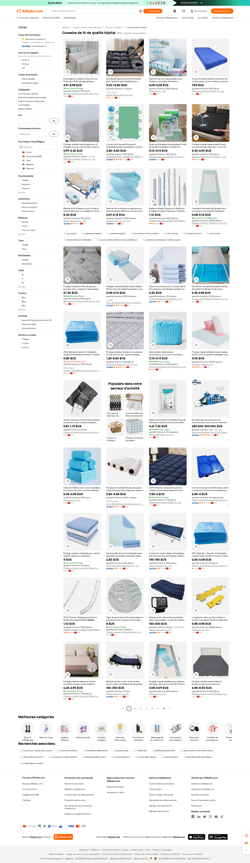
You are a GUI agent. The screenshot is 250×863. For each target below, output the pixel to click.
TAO (147, 850)
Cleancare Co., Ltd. (157, 91)
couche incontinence (69, 751)
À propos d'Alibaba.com (33, 777)
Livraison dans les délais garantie (79, 795)
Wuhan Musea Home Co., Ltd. (119, 95)
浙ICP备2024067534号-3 (199, 858)
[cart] (184, 11)
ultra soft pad (172, 233)
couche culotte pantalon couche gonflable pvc (119, 240)
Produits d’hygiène (114, 27)
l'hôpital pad (142, 751)
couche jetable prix (122, 757)
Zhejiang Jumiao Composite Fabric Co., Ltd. (82, 93)
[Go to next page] (169, 708)
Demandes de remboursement (163, 800)
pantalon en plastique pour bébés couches (163, 240)
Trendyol (156, 850)
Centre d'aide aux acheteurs (161, 784)
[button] (140, 11)
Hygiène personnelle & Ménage (87, 27)
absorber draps (122, 751)
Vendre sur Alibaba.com (202, 784)
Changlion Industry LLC (202, 364)
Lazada (125, 850)
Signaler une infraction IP (160, 806)
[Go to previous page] (123, 708)
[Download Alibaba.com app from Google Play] (218, 837)
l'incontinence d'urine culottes (146, 233)
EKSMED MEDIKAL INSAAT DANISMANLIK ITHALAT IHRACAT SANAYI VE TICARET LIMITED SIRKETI (168, 221)
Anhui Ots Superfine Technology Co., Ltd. (167, 367)
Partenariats (196, 806)
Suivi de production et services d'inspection (78, 807)
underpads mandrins (93, 233)
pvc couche (71, 233)
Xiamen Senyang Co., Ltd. (74, 221)
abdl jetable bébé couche (95, 757)
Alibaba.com (179, 837)
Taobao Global (137, 850)
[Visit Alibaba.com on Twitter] (204, 816)
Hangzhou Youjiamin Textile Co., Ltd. (79, 159)
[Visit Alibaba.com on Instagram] (210, 816)
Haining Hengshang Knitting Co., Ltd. (165, 299)
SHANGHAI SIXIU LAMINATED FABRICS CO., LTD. (125, 157)
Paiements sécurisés (74, 784)
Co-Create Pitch (29, 789)
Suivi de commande (200, 795)
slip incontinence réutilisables (79, 240)
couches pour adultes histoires (64, 757)
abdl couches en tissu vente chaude (198, 751)
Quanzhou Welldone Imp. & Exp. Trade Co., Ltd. (210, 432)
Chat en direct (155, 789)
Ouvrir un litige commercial (161, 795)
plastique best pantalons (165, 751)
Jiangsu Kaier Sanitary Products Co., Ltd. (210, 299)
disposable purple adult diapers (199, 757)
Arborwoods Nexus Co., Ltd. (161, 434)
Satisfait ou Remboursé (75, 789)
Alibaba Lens (35, 837)
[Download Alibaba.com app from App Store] (196, 837)
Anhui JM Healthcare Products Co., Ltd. (123, 504)
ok (54, 120)
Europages (167, 850)
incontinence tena (193, 233)
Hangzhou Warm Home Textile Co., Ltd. (209, 157)
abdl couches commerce (33, 757)
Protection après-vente (75, 800)
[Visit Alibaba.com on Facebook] (193, 816)
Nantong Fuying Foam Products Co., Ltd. (81, 301)
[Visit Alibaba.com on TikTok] (222, 816)
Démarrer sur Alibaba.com (203, 789)
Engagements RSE (30, 795)
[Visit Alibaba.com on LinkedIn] (199, 816)
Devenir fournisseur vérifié (203, 800)
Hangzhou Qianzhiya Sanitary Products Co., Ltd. (168, 157)
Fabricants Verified (115, 787)
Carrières (26, 800)
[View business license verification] (151, 858)
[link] (246, 835)
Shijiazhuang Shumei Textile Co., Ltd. (208, 91)
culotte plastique (171, 757)
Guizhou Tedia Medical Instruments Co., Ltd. (82, 370)
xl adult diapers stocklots (33, 763)
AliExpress (83, 850)
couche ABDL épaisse (147, 757)
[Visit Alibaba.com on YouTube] (216, 816)
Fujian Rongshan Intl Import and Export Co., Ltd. (125, 302)
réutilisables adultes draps (96, 751)
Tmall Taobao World (111, 850)
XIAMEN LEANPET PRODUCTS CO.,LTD (209, 223)
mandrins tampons (117, 233)
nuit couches (215, 233)
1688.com (95, 850)
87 (164, 709)
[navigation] (38, 368)
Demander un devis (115, 792)
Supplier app (114, 837)
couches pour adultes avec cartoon (37, 751)
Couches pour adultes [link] (137, 27)
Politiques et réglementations (78, 814)
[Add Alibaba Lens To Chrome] (63, 837)
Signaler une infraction (159, 811)
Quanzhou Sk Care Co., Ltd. (118, 221)
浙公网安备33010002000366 (172, 858)
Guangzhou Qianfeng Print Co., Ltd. (122, 364)
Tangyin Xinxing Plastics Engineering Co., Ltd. (210, 500)
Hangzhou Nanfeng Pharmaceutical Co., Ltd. (82, 432)
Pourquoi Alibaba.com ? (32, 784)
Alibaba (65, 27)
